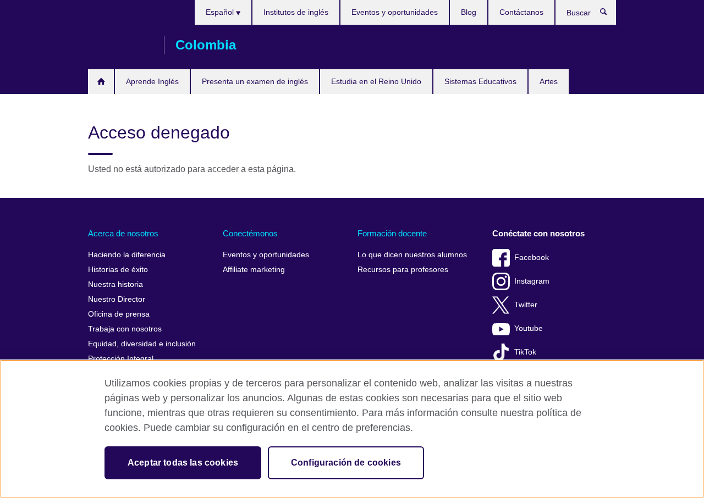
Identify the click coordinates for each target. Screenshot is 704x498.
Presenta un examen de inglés (255, 81)
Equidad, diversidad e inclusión (142, 344)
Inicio (101, 81)
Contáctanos (521, 12)
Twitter (525, 305)
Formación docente (392, 233)
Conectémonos (250, 233)
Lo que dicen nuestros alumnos (412, 255)
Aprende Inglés (152, 81)
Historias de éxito (118, 269)
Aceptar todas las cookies (183, 462)
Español (221, 12)
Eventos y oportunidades (394, 12)
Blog (468, 12)
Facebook (531, 257)
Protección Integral (120, 359)
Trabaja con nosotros (125, 329)
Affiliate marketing (254, 269)
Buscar (609, 14)
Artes (549, 81)
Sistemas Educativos (480, 81)
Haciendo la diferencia (127, 255)
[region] (352, 428)
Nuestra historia (115, 284)
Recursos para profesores (403, 269)
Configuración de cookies (346, 462)
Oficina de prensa (119, 314)
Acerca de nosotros (123, 233)
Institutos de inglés (295, 12)
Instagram (531, 281)
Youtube (528, 328)
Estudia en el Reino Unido (376, 81)
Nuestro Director (116, 299)
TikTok (525, 352)
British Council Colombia (120, 45)
